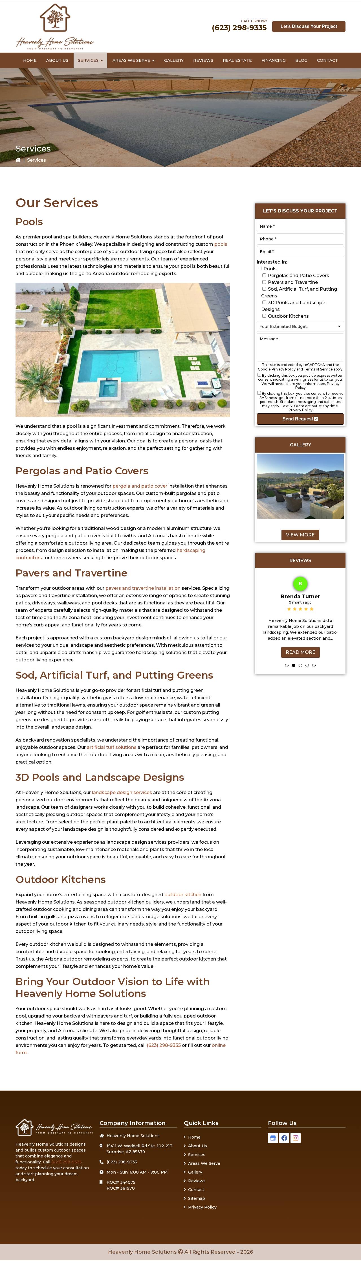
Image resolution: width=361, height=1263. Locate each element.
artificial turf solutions (112, 747)
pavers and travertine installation (142, 588)
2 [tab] (293, 665)
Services (196, 1154)
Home (194, 1137)
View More (300, 535)
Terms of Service (318, 369)
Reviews (197, 1180)
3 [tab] (300, 665)
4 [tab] (307, 665)
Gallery (195, 1172)
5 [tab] (314, 665)
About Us (197, 1145)
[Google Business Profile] (273, 1138)
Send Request (298, 418)
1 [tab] (287, 665)
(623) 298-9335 (239, 27)
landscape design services (122, 792)
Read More (300, 652)
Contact (196, 1189)
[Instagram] (295, 1138)
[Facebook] (284, 1138)
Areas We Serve (204, 1163)
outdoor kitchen (182, 894)
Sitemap (196, 1198)
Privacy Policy (284, 369)
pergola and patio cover (140, 486)
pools (220, 244)
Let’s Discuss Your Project (309, 26)
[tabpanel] (300, 616)
